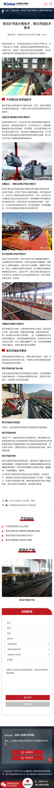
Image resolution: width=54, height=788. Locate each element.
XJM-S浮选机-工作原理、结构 (22, 501)
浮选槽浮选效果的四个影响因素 (22, 505)
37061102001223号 (44, 774)
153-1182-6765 (24, 735)
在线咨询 (29, 758)
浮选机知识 (15, 10)
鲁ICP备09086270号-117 (16, 774)
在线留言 (29, 752)
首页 (7, 10)
